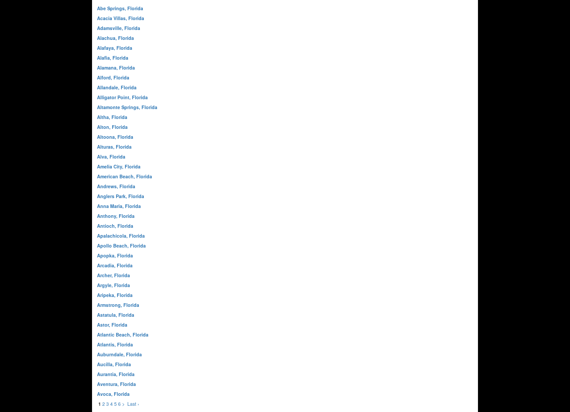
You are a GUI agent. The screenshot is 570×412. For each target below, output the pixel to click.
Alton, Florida (112, 127)
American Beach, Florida (124, 176)
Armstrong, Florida (118, 305)
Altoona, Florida (115, 136)
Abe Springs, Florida (120, 8)
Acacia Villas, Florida (120, 18)
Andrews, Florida (116, 186)
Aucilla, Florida (114, 364)
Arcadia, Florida (115, 265)
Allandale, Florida (117, 87)
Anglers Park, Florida (120, 196)
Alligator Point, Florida (122, 97)
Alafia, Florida (112, 57)
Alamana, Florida (116, 67)
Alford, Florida (113, 77)
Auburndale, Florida (119, 354)
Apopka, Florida (115, 255)
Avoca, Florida (113, 394)
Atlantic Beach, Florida (122, 334)
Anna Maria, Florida (119, 206)
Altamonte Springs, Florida (127, 107)
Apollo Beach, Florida (121, 245)
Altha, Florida (112, 117)
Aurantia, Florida (116, 374)
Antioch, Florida (115, 225)
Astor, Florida (112, 324)
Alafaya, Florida (114, 47)
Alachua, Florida (115, 38)
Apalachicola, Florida (121, 235)
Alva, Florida (111, 156)
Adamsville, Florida (118, 28)
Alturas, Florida (114, 146)
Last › (133, 403)
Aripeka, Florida (115, 295)
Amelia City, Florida (119, 166)
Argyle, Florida (113, 285)
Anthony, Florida (116, 216)
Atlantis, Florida (115, 344)
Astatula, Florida (115, 314)
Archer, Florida (113, 275)
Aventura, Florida (116, 384)
